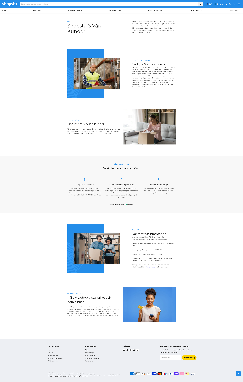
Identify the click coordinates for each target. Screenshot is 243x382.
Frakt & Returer (196, 11)
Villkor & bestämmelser (55, 358)
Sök (86, 350)
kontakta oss (150, 267)
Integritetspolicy (53, 355)
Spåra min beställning (155, 11)
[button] (215, 4)
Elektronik (36, 11)
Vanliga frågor (89, 353)
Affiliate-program (53, 361)
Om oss (50, 353)
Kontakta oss (233, 11)
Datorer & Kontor (74, 11)
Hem (4, 11)
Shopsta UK (77, 376)
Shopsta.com (84, 376)
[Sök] (200, 4)
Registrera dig (189, 358)
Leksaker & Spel (114, 11)
